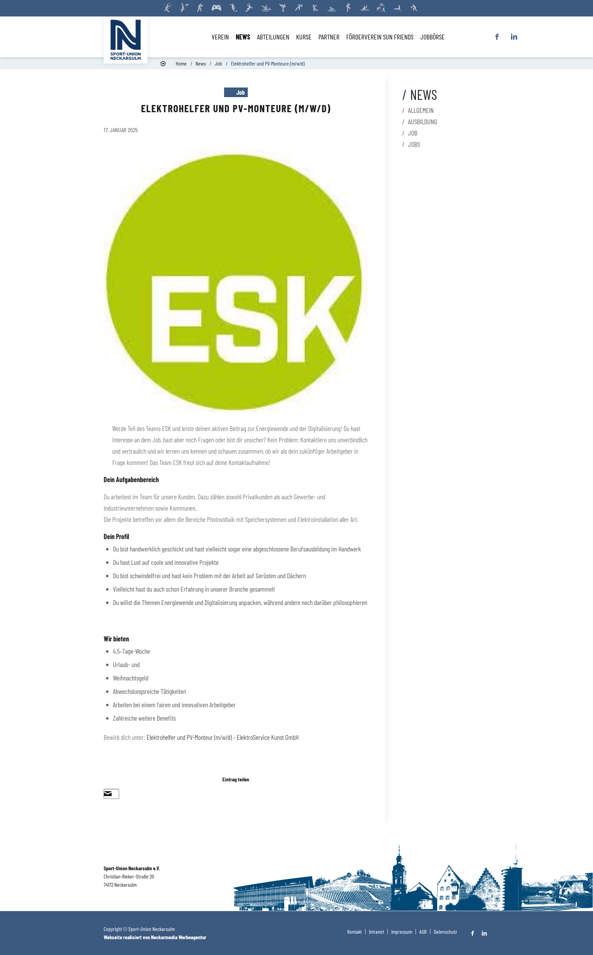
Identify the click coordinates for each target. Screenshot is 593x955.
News (201, 63)
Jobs (414, 144)
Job (218, 63)
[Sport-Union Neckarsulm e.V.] (126, 40)
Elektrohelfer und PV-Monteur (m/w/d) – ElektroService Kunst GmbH (223, 737)
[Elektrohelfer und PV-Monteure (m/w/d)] (236, 281)
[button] (236, 479)
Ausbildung (422, 121)
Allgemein (421, 110)
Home (181, 63)
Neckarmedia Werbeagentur (178, 937)
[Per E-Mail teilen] (108, 793)
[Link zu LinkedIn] (514, 36)
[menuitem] (220, 36)
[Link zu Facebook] (496, 36)
